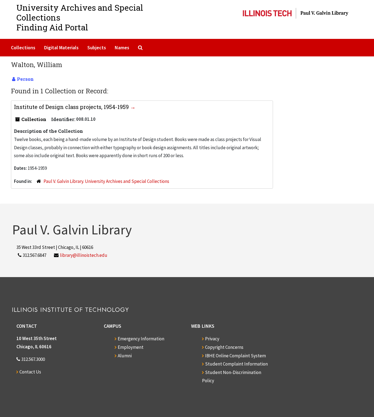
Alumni (125, 356)
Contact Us (30, 372)
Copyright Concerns (224, 347)
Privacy (212, 339)
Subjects (96, 47)
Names (122, 47)
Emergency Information (141, 339)
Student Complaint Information (236, 364)
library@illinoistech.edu (83, 255)
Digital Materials (61, 47)
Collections (23, 47)
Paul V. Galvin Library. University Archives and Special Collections (106, 181)
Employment (130, 347)
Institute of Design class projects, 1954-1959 (72, 106)
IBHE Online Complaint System (235, 356)
